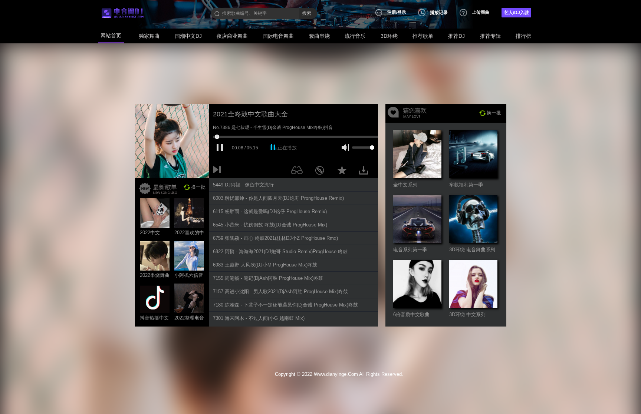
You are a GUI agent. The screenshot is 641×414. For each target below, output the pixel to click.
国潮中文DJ (188, 36)
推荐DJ (456, 36)
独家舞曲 (149, 36)
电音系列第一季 (410, 249)
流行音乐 (355, 36)
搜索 (306, 13)
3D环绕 (389, 36)
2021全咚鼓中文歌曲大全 (250, 114)
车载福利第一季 (466, 185)
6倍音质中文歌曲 (411, 314)
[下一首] (218, 171)
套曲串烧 (319, 36)
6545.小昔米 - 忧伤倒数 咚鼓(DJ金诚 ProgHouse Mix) (270, 225)
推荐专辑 (490, 36)
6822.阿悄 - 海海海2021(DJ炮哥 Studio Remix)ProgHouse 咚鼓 (280, 251)
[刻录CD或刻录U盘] (322, 171)
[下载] (366, 171)
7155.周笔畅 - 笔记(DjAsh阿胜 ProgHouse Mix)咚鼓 (268, 278)
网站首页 (111, 36)
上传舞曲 (481, 12)
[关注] (298, 171)
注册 (391, 12)
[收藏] (343, 171)
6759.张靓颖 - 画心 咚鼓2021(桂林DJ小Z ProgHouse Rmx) (275, 238)
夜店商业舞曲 (232, 36)
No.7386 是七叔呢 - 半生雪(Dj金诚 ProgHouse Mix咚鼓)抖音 (273, 127)
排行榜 (523, 36)
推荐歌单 (422, 36)
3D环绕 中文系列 (467, 314)
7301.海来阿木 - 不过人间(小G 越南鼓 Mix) (259, 318)
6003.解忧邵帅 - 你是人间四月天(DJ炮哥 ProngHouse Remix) (278, 198)
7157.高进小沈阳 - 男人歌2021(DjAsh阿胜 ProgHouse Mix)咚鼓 (280, 291)
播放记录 (439, 12)
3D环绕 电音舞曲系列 (472, 249)
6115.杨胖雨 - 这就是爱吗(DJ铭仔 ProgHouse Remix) (270, 211)
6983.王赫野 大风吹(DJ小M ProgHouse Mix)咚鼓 (265, 265)
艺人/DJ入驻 (516, 12)
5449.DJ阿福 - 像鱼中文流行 (243, 185)
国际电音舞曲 (278, 36)
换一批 (198, 187)
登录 (401, 12)
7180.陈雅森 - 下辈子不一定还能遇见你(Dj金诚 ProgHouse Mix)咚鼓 (285, 305)
